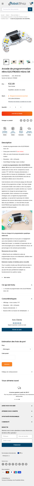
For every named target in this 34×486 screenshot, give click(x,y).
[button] (33, 62)
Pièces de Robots (14, 15)
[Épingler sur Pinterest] (24, 120)
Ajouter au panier (17, 113)
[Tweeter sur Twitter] (28, 120)
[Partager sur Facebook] (21, 120)
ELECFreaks (5, 75)
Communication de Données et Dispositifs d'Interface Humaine (14, 16)
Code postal (5, 353)
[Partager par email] (31, 120)
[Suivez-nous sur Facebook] (3, 464)
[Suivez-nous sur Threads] (26, 464)
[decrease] (10, 107)
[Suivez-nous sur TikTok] (19, 464)
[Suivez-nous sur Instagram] (9, 464)
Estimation (7, 364)
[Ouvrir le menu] (2, 3)
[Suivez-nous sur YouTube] (16, 464)
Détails (4, 134)
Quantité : (4, 107)
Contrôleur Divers (4, 18)
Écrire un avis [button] (17, 329)
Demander (21, 134)
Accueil (2, 15)
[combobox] (15, 9)
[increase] (21, 107)
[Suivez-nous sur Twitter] (6, 464)
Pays (3, 345)
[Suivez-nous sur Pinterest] (13, 464)
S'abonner (17, 445)
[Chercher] (30, 9)
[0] (31, 4)
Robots (7, 15)
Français (5, 455)
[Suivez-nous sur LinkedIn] (23, 464)
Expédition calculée (13, 89)
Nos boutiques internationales (9, 453)
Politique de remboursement (9, 372)
